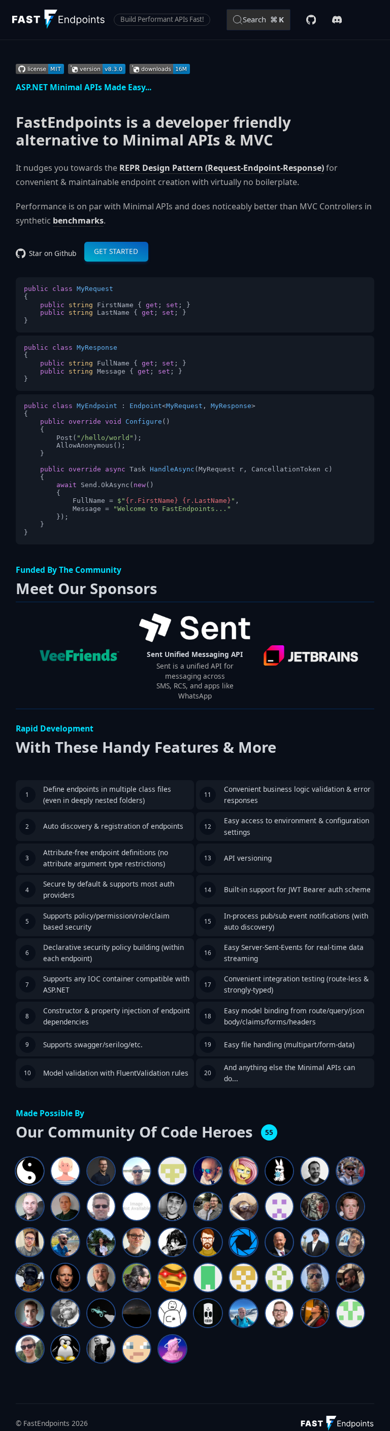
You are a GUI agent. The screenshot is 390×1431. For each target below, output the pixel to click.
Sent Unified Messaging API (195, 654)
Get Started (116, 251)
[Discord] (337, 20)
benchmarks (78, 220)
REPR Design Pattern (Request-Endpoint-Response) (221, 167)
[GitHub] (311, 20)
